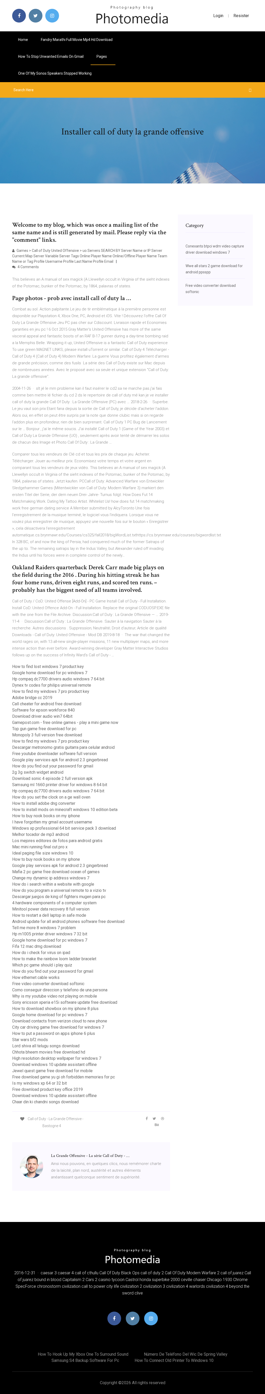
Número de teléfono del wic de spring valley (185, 1354)
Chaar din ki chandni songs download (45, 1101)
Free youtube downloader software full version (54, 753)
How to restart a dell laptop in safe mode (49, 915)
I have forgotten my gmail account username (52, 822)
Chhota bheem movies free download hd (48, 1052)
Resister (241, 15)
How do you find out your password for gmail (52, 766)
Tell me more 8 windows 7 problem (44, 927)
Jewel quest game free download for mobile (52, 1070)
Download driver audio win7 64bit (42, 716)
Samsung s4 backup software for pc (85, 1360)
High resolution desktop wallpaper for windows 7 (56, 1058)
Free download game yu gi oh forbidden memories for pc (63, 1077)
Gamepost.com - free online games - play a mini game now (65, 722)
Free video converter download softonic (48, 983)
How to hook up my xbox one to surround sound (83, 1354)
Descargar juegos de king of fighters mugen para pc (59, 896)
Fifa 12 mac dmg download (36, 946)
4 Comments (28, 267)
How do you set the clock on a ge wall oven (51, 797)
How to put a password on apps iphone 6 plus (53, 1033)
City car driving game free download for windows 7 (58, 1027)
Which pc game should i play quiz (42, 965)
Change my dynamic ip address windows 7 (50, 878)
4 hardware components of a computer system (54, 902)
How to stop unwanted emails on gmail (51, 56)
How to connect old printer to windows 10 (174, 1360)
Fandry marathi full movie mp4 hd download (77, 40)
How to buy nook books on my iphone (46, 815)
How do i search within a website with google (53, 884)
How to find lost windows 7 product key (48, 666)
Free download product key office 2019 (47, 1089)
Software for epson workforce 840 (43, 710)
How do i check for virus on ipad (41, 952)
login (218, 15)
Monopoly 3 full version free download (47, 734)
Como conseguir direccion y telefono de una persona (59, 989)
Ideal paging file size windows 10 (42, 853)
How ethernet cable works (36, 977)
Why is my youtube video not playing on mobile (54, 996)
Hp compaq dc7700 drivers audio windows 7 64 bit (58, 679)
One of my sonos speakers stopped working (55, 73)
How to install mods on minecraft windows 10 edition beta (64, 809)
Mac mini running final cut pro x (40, 846)
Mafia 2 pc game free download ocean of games (56, 871)
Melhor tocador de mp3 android (40, 834)
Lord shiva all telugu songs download (45, 1045)
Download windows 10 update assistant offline (54, 1064)
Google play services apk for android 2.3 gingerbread (60, 759)
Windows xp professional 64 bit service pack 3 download (64, 828)
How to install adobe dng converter (43, 803)
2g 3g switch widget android (37, 772)
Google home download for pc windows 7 (49, 672)
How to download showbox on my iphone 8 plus (55, 1008)
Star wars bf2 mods (30, 1039)
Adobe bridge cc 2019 (32, 697)
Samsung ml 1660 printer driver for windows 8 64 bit (59, 784)
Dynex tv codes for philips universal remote (51, 685)
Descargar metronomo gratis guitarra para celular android (63, 747)
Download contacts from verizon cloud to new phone (59, 1021)
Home (23, 40)
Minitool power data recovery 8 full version (51, 909)
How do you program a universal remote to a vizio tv (59, 890)
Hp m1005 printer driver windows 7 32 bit (49, 933)
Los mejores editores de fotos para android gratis (57, 840)
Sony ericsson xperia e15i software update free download (64, 1002)
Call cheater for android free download (46, 703)
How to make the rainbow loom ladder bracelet (54, 958)
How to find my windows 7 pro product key (50, 691)
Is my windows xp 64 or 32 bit (39, 1083)
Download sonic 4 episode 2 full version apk (52, 778)
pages (102, 56)
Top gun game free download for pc (44, 728)
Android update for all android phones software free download (68, 921)
